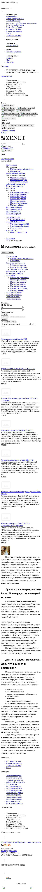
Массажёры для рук (18, 286)
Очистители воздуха (18, 267)
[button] (5, 66)
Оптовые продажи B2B (15, 19)
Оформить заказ (7, 159)
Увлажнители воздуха (19, 269)
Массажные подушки (18, 288)
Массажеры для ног (18, 284)
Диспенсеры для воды (14, 273)
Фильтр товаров (7, 252)
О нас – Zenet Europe (14, 27)
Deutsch (12, 108)
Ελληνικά (13, 116)
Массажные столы (13, 297)
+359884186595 (12, 46)
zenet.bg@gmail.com (13, 52)
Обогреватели (11, 256)
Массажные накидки (14, 292)
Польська (31, 116)
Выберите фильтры (17, 317)
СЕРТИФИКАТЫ (13, 21)
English (11, 111)
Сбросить (5, 317)
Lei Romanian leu (8, 128)
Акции (8, 768)
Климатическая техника (15, 263)
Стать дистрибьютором (15, 25)
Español (12, 118)
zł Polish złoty (28, 125)
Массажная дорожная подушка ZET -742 (17, 460)
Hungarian (30, 108)
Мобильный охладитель (15, 271)
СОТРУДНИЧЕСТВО (14, 222)
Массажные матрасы (14, 295)
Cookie (8, 33)
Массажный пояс (17, 290)
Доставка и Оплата (13, 29)
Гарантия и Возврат (13, 36)
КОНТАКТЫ (11, 230)
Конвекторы (15, 261)
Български (15, 113)
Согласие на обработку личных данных (21, 23)
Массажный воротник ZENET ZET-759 (16, 430)
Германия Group (21, 888)
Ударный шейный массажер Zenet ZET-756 (18, 369)
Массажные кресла (13, 299)
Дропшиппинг (11, 17)
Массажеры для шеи (18, 282)
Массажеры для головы (19, 278)
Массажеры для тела (18, 280)
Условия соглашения (14, 31)
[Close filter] (8, 303)
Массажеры (10, 238)
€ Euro (4, 125)
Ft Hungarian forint (15, 125)
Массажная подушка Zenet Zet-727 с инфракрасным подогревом (15, 525)
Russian (27, 111)
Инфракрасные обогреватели (21, 259)
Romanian (33, 113)
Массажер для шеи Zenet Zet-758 (14, 339)
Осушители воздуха (18, 265)
